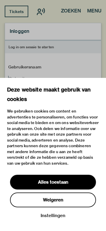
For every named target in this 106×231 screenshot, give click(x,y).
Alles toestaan (53, 182)
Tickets (16, 11)
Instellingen (53, 216)
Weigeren (53, 200)
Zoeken (71, 11)
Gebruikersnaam (24, 67)
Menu (94, 11)
